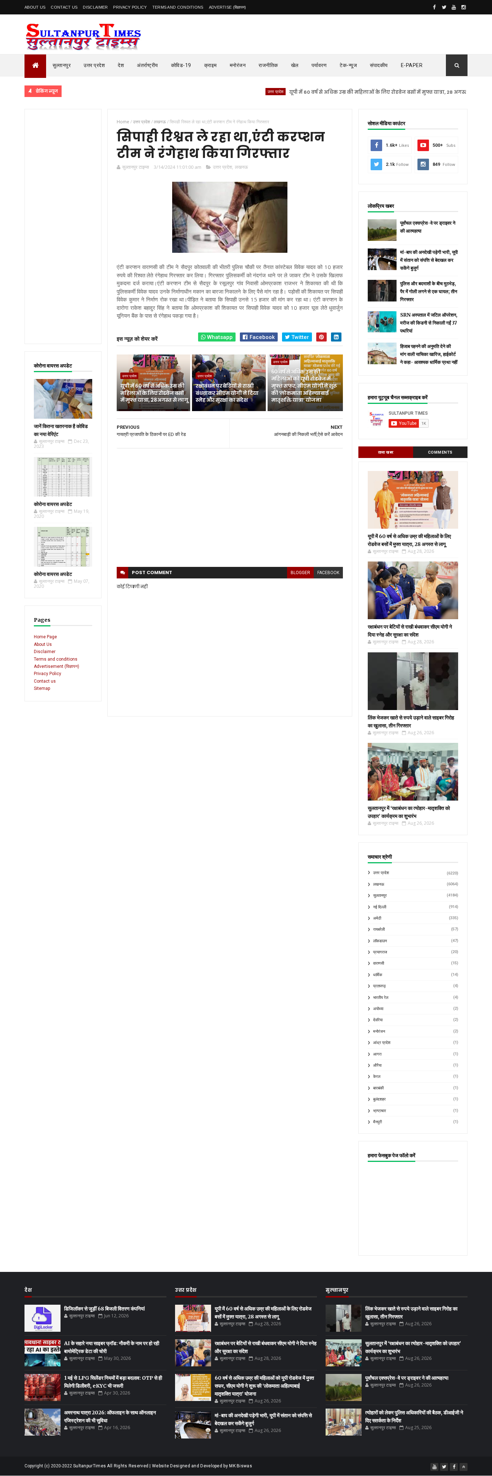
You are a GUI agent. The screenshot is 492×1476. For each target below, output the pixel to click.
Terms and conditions (177, 7)
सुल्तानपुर (62, 65)
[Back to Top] (464, 1467)
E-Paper (412, 65)
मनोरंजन (238, 65)
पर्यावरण (319, 65)
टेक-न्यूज (348, 65)
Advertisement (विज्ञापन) (56, 666)
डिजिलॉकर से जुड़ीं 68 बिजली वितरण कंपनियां (104, 1308)
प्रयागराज (380, 952)
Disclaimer (95, 7)
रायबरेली (379, 929)
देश (121, 65)
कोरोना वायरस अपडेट (53, 504)
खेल (295, 65)
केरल (376, 1076)
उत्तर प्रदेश (94, 65)
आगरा (377, 1054)
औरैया (377, 1065)
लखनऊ (241, 167)
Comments (440, 452)
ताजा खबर (386, 452)
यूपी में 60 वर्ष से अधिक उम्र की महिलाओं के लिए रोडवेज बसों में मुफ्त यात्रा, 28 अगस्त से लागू (358, 92)
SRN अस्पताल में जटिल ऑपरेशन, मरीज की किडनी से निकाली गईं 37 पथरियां (428, 323)
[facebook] (434, 7)
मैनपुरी (377, 1122)
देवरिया (378, 1020)
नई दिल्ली (379, 907)
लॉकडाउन (380, 941)
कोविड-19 (181, 65)
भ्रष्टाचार (379, 1111)
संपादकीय (379, 65)
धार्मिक (377, 975)
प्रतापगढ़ (379, 986)
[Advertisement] (63, 226)
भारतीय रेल (380, 997)
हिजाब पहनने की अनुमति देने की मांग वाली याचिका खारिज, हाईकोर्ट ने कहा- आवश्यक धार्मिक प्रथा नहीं (428, 354)
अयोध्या (378, 1008)
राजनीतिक (268, 65)
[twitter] (444, 7)
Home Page (45, 636)
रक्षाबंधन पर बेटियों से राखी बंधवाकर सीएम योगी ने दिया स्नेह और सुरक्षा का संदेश (227, 393)
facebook (328, 572)
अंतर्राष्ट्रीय (147, 65)
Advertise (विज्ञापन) (227, 7)
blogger (300, 572)
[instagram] (464, 7)
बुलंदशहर (379, 1099)
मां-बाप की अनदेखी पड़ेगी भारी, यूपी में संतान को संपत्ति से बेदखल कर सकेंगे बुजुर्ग (429, 260)
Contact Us (64, 7)
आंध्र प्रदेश (381, 1042)
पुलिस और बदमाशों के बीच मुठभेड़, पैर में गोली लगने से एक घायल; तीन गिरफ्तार (428, 292)
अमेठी (377, 918)
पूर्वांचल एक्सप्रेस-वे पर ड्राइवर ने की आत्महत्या (406, 1378)
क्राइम (210, 65)
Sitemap (42, 688)
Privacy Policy (130, 7)
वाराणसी (378, 963)
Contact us (45, 681)
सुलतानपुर (380, 895)
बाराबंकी (378, 1088)
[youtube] (454, 7)
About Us (34, 7)
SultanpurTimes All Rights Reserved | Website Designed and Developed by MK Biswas (162, 1465)
